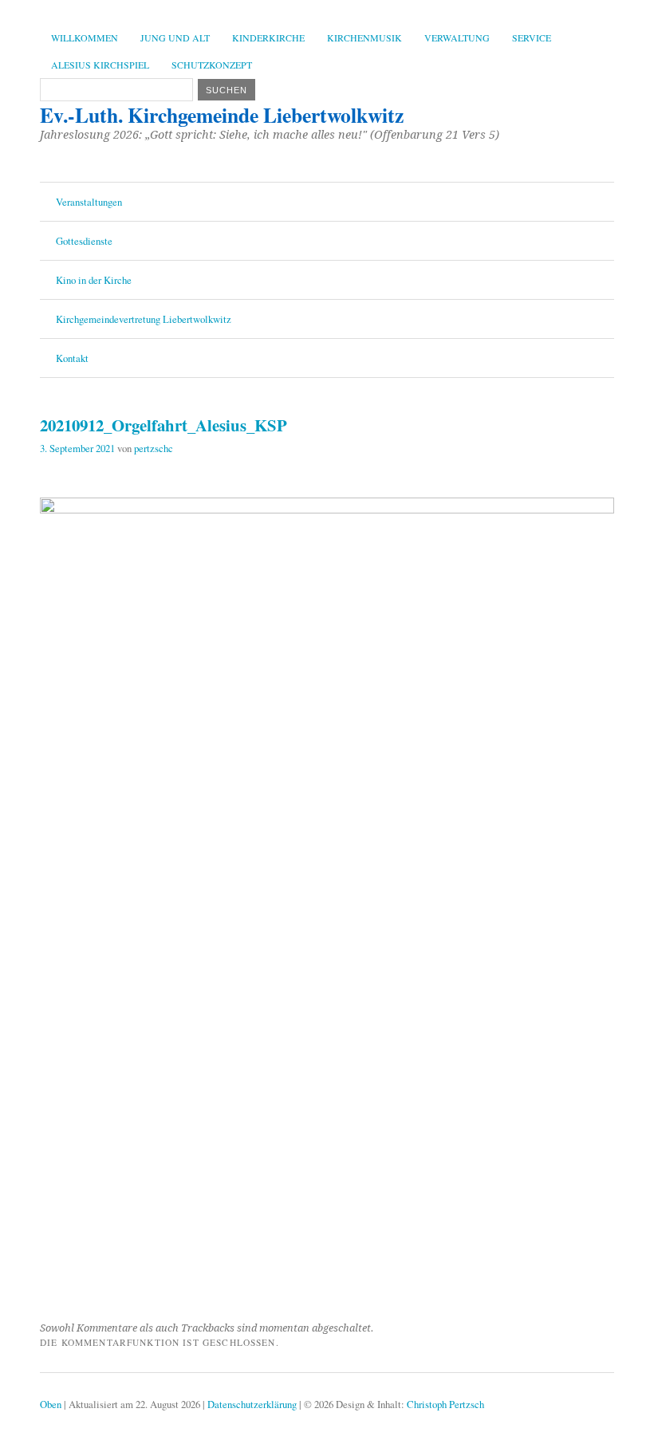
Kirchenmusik (364, 37)
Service (531, 37)
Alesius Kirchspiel (100, 64)
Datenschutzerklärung (252, 1404)
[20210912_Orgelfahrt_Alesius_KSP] (327, 508)
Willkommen (84, 37)
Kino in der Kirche (94, 280)
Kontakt (72, 358)
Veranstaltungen (89, 202)
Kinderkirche (268, 37)
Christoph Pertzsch (445, 1404)
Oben (50, 1404)
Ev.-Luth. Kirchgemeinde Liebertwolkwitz (222, 115)
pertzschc (153, 448)
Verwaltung (457, 37)
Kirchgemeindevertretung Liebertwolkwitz (143, 319)
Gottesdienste (84, 241)
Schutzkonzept (211, 64)
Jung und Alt (175, 37)
